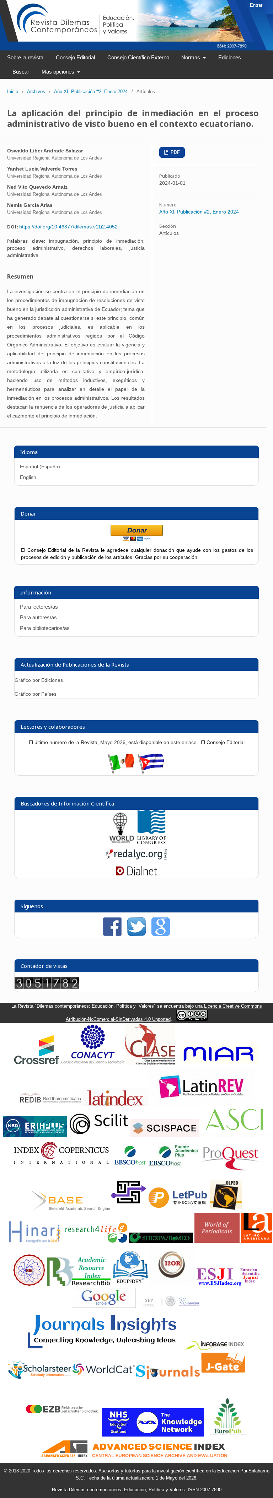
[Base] (71, 1209)
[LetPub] (178, 1209)
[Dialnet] (136, 874)
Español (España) (40, 466)
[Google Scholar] (104, 1306)
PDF (174, 152)
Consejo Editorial (75, 57)
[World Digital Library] (121, 842)
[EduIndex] (130, 1284)
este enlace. (185, 742)
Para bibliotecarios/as (45, 628)
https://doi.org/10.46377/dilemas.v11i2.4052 (68, 227)
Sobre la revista (25, 57)
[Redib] (50, 1104)
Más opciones (59, 72)
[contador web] (47, 987)
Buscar (20, 72)
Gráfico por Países (36, 694)
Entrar (256, 5)
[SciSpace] (164, 1135)
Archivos (36, 91)
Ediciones (229, 57)
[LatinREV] (201, 1104)
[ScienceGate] (129, 1209)
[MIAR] (218, 1063)
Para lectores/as (39, 607)
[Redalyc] (137, 861)
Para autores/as (38, 617)
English (28, 477)
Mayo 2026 (112, 742)
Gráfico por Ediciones (39, 680)
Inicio (12, 91)
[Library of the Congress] (151, 842)
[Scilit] (98, 1135)
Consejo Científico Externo (138, 57)
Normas (191, 57)
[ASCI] (234, 1135)
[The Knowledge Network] (153, 1435)
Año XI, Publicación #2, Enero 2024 (91, 91)
